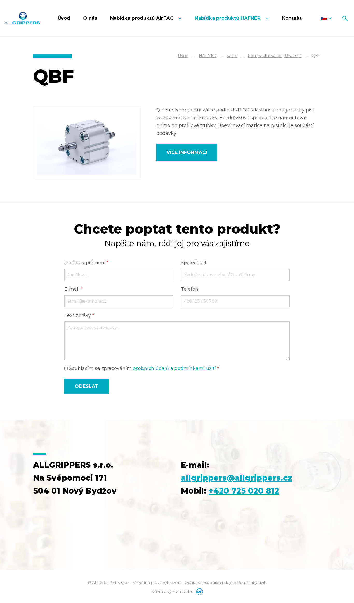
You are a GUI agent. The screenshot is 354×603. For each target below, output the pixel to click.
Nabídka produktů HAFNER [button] (228, 18)
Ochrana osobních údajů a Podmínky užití (225, 582)
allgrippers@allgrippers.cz (236, 478)
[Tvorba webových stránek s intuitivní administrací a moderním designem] (198, 591)
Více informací (187, 152)
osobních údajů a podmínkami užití (174, 368)
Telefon (189, 289)
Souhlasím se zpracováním (143, 368)
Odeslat (86, 386)
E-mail (73, 289)
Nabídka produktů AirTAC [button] (142, 18)
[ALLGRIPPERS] (22, 18)
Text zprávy (79, 315)
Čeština (326, 18)
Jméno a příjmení (86, 262)
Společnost (194, 262)
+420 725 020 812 (244, 491)
